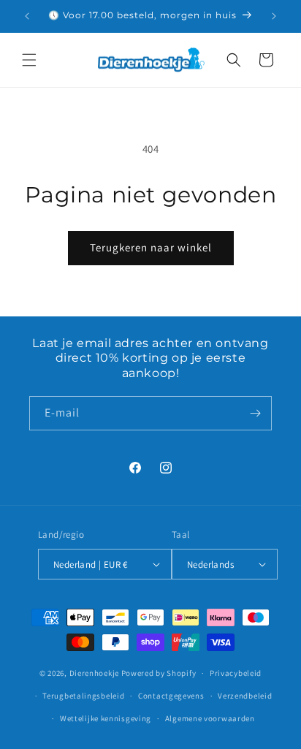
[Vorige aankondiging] (27, 16)
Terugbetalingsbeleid (83, 696)
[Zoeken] (234, 60)
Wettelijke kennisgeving (105, 718)
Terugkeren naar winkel (151, 247)
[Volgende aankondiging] (274, 16)
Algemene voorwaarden (210, 718)
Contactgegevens (171, 696)
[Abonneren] (255, 413)
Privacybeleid (236, 673)
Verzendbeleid (245, 696)
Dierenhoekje (94, 673)
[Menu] (29, 60)
